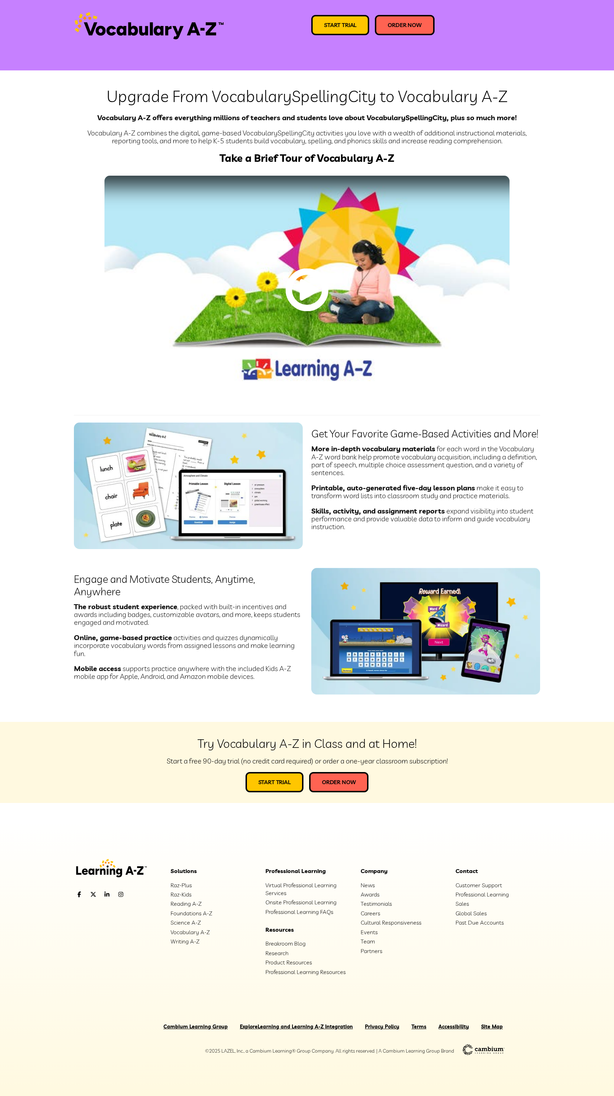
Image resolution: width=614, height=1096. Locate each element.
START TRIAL (340, 24)
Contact (467, 870)
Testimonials (376, 903)
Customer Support (479, 885)
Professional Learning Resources (305, 971)
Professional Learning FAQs (299, 911)
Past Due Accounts (480, 922)
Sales (462, 903)
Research (277, 953)
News (368, 885)
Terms (418, 1026)
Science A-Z (186, 922)
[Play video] (307, 289)
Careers (370, 913)
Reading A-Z (186, 903)
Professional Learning (295, 870)
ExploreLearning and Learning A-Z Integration (296, 1026)
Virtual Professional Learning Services (300, 889)
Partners (371, 950)
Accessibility (453, 1026)
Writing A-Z (185, 941)
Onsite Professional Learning (300, 902)
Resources (279, 929)
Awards (370, 894)
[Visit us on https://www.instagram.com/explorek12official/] (139, 895)
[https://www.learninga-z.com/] (117, 869)
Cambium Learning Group (195, 1026)
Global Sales (471, 913)
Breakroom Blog (285, 943)
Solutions (184, 870)
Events (369, 932)
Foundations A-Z (191, 913)
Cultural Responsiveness (391, 922)
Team (368, 941)
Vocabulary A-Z (190, 932)
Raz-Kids (181, 894)
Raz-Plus (181, 885)
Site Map (492, 1026)
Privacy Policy (382, 1026)
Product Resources (288, 962)
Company (374, 870)
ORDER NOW (405, 24)
